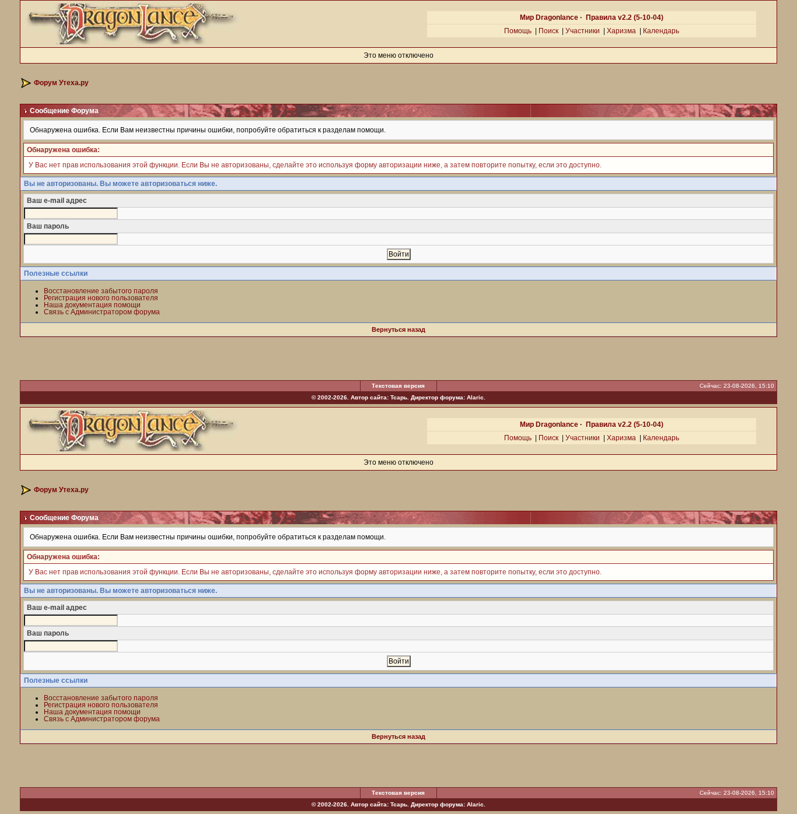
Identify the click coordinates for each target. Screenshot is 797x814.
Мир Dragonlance (549, 17)
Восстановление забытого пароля (101, 291)
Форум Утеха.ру (61, 83)
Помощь (518, 31)
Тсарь (398, 397)
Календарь (661, 31)
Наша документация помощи (92, 305)
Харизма (621, 31)
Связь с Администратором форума (102, 312)
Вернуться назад (398, 329)
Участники (582, 31)
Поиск (548, 31)
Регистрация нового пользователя (101, 298)
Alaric (475, 397)
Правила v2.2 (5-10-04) (624, 17)
